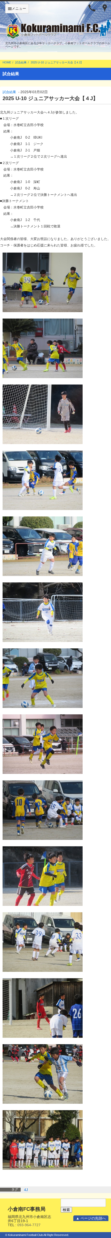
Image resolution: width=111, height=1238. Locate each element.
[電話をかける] (92, 8)
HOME (7, 62)
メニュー (19, 8)
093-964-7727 (29, 1225)
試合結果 (21, 62)
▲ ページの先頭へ (91, 1218)
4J (26, 1190)
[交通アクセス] (104, 8)
